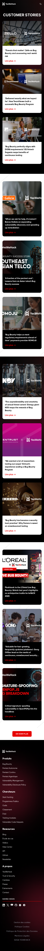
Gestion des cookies (22, 922)
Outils (4, 806)
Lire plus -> (10, 61)
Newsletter (6, 859)
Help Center (7, 847)
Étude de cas (7, 839)
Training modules (9, 818)
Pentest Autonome (9, 768)
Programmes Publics (10, 801)
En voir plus (22, 734)
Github (5, 855)
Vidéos (5, 843)
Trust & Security (8, 876)
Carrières (6, 880)
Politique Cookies (22, 927)
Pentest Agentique (9, 776)
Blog (4, 835)
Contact (5, 893)
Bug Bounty (7, 764)
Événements (7, 888)
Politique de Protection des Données (22, 931)
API (3, 851)
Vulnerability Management (12, 781)
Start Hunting (7, 797)
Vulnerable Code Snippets (12, 822)
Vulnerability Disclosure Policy (14, 785)
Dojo (4, 814)
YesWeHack (7, 872)
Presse (5, 884)
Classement (7, 810)
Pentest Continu (8, 772)
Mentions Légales (22, 936)
